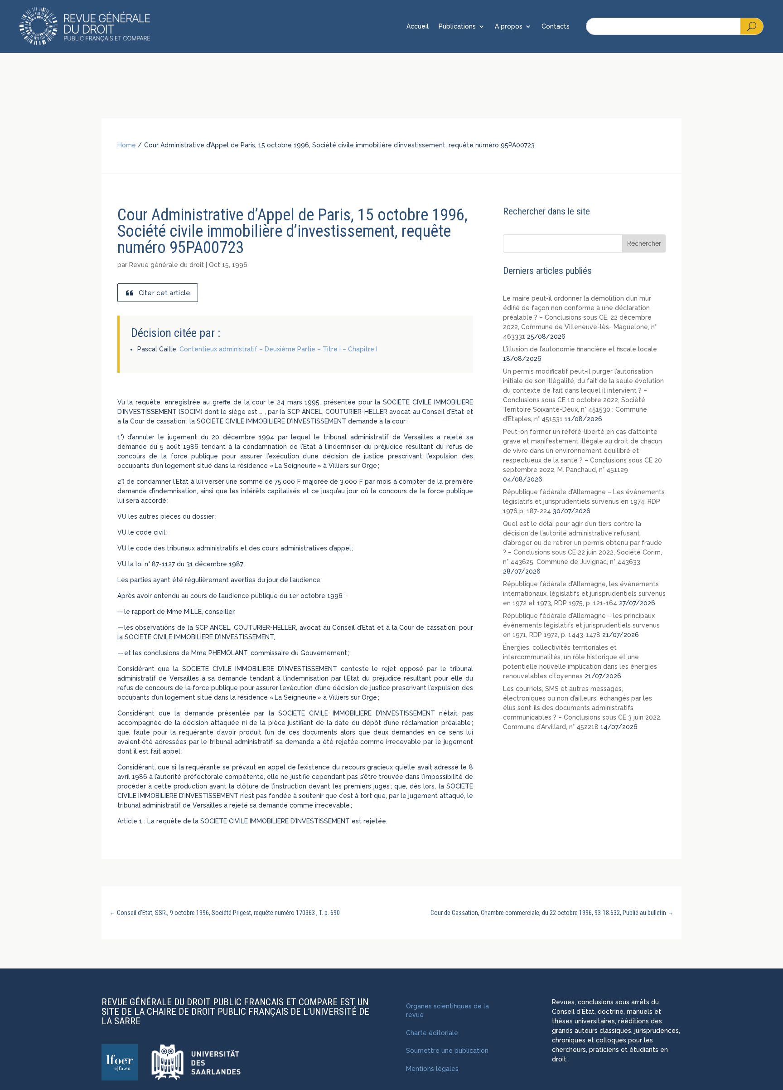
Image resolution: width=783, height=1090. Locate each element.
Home (126, 145)
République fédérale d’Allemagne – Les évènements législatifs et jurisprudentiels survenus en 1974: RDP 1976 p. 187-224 (584, 501)
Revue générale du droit (166, 264)
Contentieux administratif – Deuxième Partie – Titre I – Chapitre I (278, 349)
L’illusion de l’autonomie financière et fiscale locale (580, 349)
